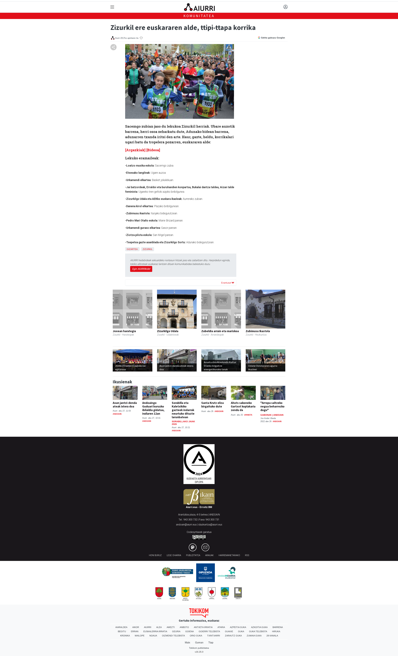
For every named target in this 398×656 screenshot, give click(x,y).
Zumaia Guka (254, 635)
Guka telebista (258, 631)
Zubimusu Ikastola (258, 331)
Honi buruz (155, 555)
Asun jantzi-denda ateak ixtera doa (125, 404)
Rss (247, 555)
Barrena (278, 627)
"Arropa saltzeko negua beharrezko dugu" (272, 406)
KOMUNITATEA (199, 15)
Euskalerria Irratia (155, 631)
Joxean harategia (124, 331)
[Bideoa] (153, 150)
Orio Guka (196, 635)
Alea (159, 627)
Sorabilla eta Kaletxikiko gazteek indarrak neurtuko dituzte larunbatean (183, 410)
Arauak (209, 555)
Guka (241, 631)
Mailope (139, 635)
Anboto (184, 627)
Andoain (117, 414)
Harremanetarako (229, 555)
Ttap (210, 642)
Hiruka (276, 631)
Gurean (199, 642)
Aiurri (147, 627)
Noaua (153, 635)
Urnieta (248, 415)
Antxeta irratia (203, 627)
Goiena (189, 631)
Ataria (221, 627)
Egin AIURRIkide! (141, 268)
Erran (134, 631)
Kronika (125, 635)
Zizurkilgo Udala (167, 331)
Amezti (171, 627)
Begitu (122, 631)
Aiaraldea (121, 627)
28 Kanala (272, 635)
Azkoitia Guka (259, 627)
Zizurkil (148, 249)
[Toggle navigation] (112, 7)
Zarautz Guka (233, 635)
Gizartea (132, 249)
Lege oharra (174, 555)
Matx (187, 642)
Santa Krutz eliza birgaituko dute (212, 404)
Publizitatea (193, 555)
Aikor (135, 627)
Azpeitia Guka (238, 627)
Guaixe (229, 631)
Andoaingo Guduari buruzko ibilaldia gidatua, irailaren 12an (153, 408)
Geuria (176, 631)
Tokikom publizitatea (199, 648)
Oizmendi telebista (173, 635)
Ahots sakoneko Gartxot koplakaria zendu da (243, 406)
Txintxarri (213, 635)
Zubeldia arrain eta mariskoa (220, 331)
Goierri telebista (209, 631)
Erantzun (226, 282)
